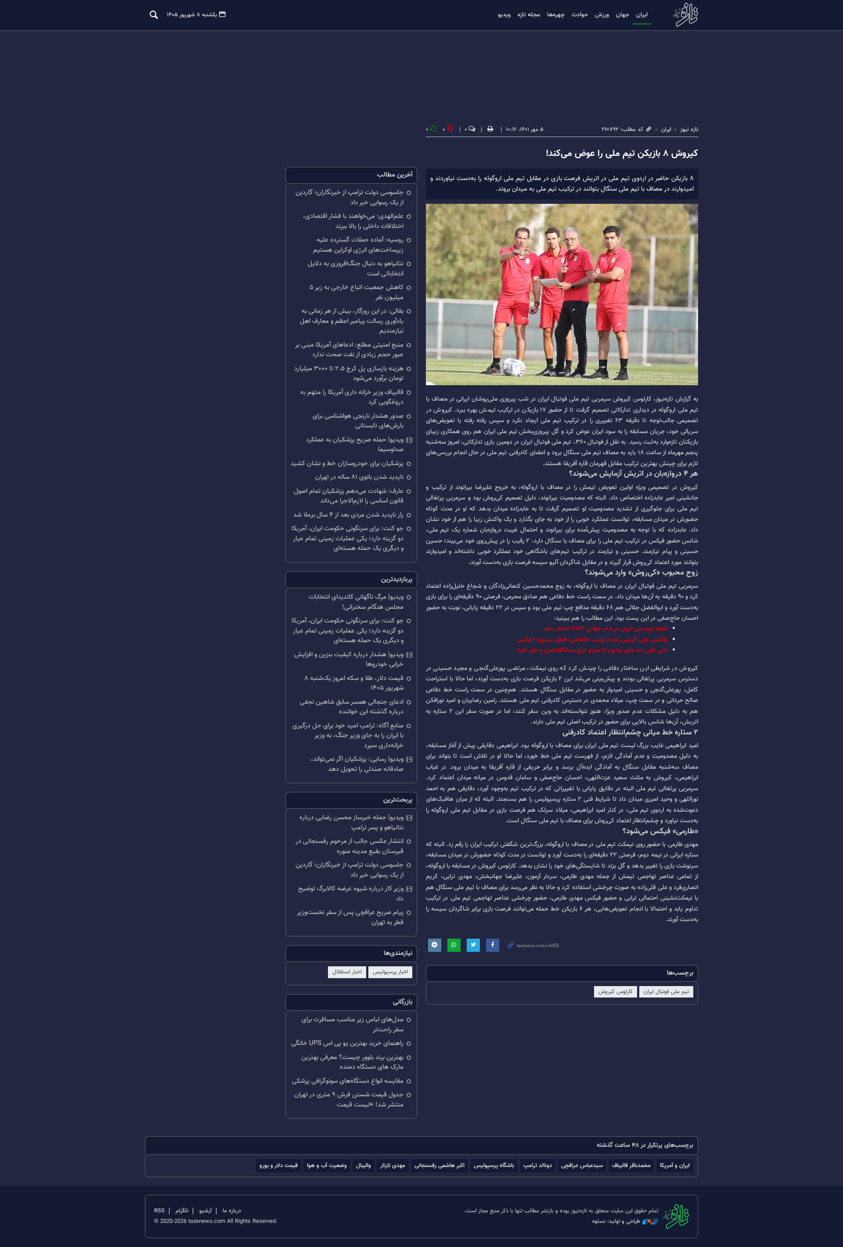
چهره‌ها (556, 15)
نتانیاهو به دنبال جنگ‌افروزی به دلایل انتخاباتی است (355, 269)
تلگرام (182, 1211)
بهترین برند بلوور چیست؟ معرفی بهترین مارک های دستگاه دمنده (352, 1062)
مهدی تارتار (392, 1165)
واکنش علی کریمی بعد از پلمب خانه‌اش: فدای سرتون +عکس (592, 640)
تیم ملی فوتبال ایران (666, 991)
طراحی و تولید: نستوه (616, 1222)
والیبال (363, 1165)
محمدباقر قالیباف (631, 1165)
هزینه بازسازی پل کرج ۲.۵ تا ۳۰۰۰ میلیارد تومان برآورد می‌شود (348, 374)
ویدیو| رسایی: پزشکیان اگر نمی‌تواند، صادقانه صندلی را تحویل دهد (357, 764)
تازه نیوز (682, 15)
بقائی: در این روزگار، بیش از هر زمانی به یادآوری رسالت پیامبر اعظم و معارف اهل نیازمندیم (351, 321)
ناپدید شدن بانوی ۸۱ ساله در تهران (359, 477)
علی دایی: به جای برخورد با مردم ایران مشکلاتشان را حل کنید (592, 650)
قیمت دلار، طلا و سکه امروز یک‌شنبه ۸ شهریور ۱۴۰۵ (353, 683)
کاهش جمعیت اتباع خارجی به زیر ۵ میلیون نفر (356, 292)
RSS (159, 1211)
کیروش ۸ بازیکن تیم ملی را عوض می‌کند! (622, 154)
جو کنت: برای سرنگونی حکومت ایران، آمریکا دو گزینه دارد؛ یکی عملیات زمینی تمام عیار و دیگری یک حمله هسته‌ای (347, 538)
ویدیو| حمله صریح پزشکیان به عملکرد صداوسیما (354, 445)
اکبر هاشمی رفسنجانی (439, 1165)
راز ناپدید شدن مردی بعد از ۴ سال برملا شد (348, 515)
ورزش (602, 15)
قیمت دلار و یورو (278, 1165)
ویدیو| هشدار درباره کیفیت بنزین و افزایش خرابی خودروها (348, 660)
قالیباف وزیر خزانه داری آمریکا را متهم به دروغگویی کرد (351, 397)
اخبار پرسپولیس (390, 972)
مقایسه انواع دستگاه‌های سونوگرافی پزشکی (347, 1081)
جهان (622, 15)
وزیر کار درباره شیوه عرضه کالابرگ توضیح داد (350, 894)
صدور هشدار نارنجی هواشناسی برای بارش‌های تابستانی (358, 421)
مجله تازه (529, 15)
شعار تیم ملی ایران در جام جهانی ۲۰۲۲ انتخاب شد (605, 629)
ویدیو (504, 15)
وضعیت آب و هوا (327, 1165)
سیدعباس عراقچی (582, 1165)
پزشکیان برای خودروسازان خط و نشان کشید (347, 464)
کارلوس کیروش (615, 991)
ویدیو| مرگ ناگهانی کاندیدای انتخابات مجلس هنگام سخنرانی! (356, 602)
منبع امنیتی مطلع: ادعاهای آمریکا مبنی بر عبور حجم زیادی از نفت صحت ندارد (349, 350)
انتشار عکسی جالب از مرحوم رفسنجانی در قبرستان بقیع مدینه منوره (349, 846)
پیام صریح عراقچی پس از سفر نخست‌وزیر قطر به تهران (350, 917)
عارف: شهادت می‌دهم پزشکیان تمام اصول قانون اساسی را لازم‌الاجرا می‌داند (348, 496)
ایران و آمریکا (675, 1165)
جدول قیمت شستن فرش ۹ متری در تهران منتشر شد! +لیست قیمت (348, 1100)
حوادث (580, 15)
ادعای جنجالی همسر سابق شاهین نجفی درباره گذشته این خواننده (351, 707)
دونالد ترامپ (537, 1165)
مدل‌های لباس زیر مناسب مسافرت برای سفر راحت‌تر (352, 1025)
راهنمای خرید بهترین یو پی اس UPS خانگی (347, 1043)
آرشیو (205, 1211)
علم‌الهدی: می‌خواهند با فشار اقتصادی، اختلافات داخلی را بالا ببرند (353, 221)
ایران (642, 15)
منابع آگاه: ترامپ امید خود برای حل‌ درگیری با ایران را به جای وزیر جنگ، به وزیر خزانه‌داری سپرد (347, 736)
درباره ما (232, 1211)
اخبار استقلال (347, 972)
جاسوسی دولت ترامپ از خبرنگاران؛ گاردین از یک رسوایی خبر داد (349, 198)
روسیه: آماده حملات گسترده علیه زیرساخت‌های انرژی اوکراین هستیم (358, 245)
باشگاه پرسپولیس (494, 1165)
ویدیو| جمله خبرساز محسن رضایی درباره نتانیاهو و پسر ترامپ (351, 823)
